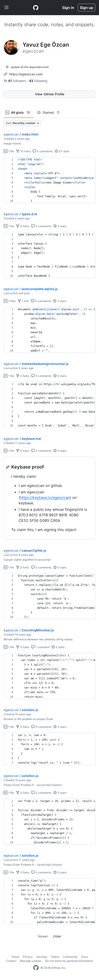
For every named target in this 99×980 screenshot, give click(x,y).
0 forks (24, 226)
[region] (49, 180)
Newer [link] (43, 936)
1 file (10, 151)
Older (57, 936)
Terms (15, 956)
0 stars (61, 226)
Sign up (86, 7)
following (38, 81)
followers (17, 81)
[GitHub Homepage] (36, 968)
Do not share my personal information (69, 961)
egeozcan (11, 134)
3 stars (61, 301)
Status (55, 956)
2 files (11, 301)
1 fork (25, 301)
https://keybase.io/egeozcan (45, 497)
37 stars (63, 151)
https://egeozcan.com (26, 74)
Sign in (68, 7)
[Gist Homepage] (35, 7)
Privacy (28, 956)
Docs (84, 956)
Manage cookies (30, 961)
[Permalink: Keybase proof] (8, 467)
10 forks (25, 151)
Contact (11, 961)
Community (70, 956)
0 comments (44, 151)
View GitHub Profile (49, 94)
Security (41, 956)
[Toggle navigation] (6, 8)
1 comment (42, 647)
